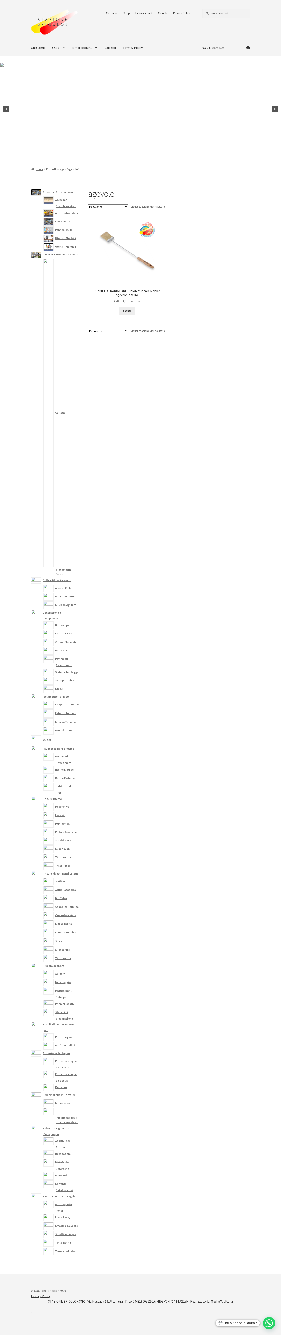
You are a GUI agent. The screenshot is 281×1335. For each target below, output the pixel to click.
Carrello (163, 13)
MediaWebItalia (222, 1301)
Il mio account (143, 13)
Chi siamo (112, 13)
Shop (126, 13)
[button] (6, 109)
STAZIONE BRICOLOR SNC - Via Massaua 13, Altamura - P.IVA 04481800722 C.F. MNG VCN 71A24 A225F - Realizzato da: (129, 1301)
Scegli (127, 310)
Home (39, 169)
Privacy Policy (181, 13)
